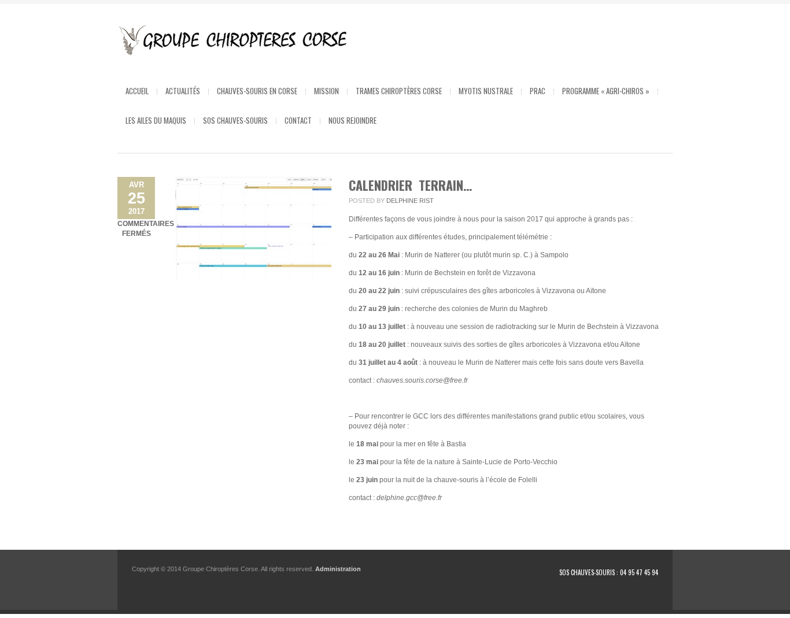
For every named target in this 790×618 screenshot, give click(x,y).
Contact (298, 120)
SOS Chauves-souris (235, 120)
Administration (338, 568)
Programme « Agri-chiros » (605, 91)
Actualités (182, 91)
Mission (326, 91)
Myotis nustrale (486, 91)
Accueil (137, 91)
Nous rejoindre (352, 120)
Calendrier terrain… (410, 185)
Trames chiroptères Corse (399, 91)
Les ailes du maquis (155, 120)
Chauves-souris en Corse (257, 91)
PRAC (537, 91)
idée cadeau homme (627, 594)
